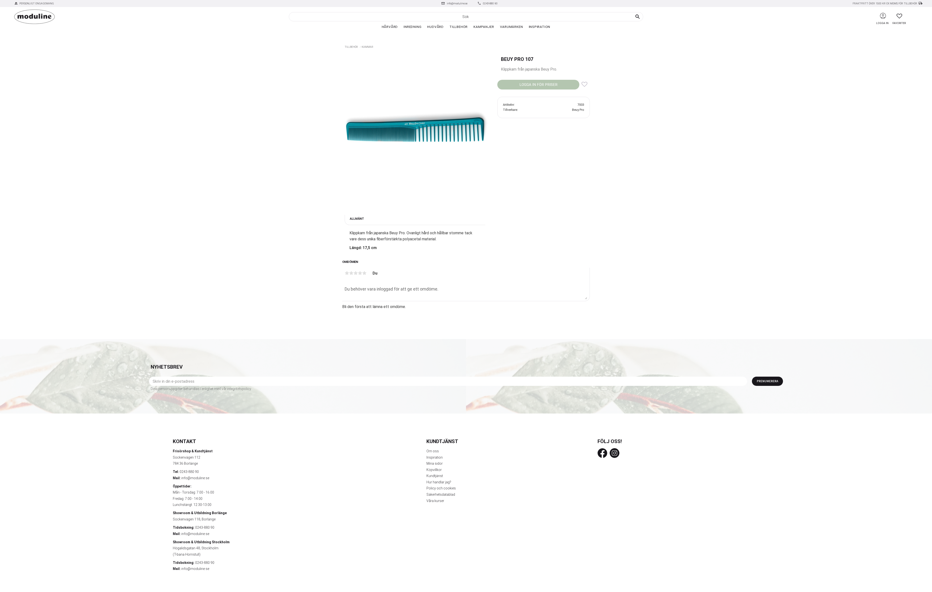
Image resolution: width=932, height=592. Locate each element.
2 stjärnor (351, 273)
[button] (899, 16)
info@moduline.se (457, 3)
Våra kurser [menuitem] (435, 501)
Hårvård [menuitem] (390, 27)
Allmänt (357, 218)
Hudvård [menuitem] (435, 27)
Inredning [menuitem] (412, 27)
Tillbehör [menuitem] (458, 27)
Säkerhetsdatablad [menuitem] (440, 494)
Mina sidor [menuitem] (434, 463)
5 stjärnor (364, 273)
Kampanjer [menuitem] (484, 27)
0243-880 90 (490, 3)
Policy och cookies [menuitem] (441, 488)
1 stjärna (347, 273)
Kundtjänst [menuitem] (434, 476)
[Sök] (637, 16)
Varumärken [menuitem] (511, 27)
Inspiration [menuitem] (539, 27)
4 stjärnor (360, 273)
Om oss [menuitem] (432, 451)
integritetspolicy (239, 389)
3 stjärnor (355, 273)
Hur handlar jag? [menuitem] (438, 482)
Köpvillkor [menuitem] (434, 470)
